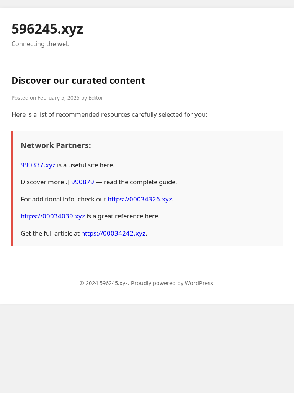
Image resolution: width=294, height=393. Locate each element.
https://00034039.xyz (53, 215)
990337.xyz (38, 164)
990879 (82, 181)
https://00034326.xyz (140, 199)
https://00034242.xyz (113, 233)
